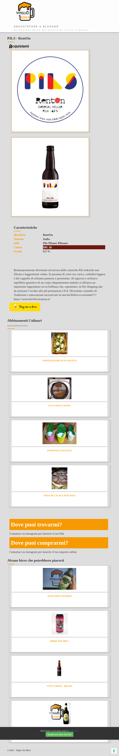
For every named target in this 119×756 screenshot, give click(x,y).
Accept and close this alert (59, 734)
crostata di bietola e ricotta (59, 361)
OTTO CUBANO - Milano (59, 686)
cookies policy (73, 731)
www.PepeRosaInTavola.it (17, 325)
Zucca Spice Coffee (59, 406)
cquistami (20, 46)
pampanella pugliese (59, 451)
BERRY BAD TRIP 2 (59, 641)
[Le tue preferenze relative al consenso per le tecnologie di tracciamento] (114, 751)
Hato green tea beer (60, 596)
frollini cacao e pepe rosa (59, 496)
